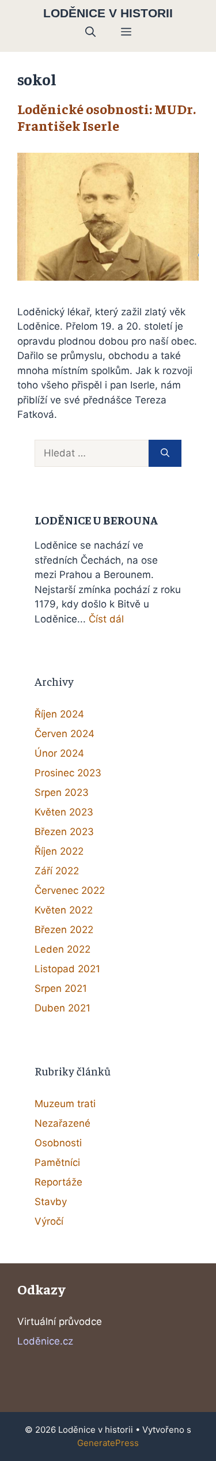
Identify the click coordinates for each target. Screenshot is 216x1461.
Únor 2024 (59, 753)
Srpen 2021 (61, 988)
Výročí (49, 1221)
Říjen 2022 (59, 851)
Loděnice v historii (108, 13)
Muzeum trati (65, 1103)
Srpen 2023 (62, 792)
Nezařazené (62, 1123)
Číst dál (106, 619)
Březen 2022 (64, 929)
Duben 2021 (62, 1008)
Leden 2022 (62, 949)
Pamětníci (57, 1162)
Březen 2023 (64, 831)
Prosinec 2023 (68, 773)
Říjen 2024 (59, 714)
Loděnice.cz (45, 1341)
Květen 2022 (64, 910)
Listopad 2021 (67, 969)
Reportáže (58, 1182)
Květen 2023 (64, 812)
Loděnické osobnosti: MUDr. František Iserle (106, 117)
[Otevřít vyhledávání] (90, 32)
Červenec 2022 (70, 890)
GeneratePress (108, 1442)
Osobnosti (58, 1143)
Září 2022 (57, 871)
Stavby (51, 1201)
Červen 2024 (64, 733)
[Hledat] (165, 453)
